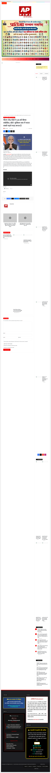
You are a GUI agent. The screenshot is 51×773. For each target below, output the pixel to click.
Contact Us (30, 766)
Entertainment (23, 59)
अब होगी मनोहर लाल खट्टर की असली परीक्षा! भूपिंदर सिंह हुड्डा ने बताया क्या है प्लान (27, 241)
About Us (26, 766)
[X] (7, 131)
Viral (31, 59)
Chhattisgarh (13, 59)
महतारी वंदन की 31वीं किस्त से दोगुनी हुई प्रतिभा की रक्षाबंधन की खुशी (45, 303)
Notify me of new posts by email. (9, 347)
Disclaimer (34, 766)
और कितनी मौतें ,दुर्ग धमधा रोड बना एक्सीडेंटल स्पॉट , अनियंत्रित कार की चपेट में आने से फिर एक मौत (42, 652)
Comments (46, 73)
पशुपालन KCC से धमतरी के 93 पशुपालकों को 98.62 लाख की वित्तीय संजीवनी (45, 379)
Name (4, 333)
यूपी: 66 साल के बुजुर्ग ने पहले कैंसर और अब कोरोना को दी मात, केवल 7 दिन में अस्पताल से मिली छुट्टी (7, 236)
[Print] (14, 131)
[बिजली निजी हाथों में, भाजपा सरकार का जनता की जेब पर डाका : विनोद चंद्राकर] (38, 189)
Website (19, 337)
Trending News (13, 117)
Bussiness (28, 59)
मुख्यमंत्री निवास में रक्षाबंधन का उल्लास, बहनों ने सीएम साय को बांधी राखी (45, 228)
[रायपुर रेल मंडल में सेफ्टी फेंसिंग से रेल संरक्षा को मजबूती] (38, 114)
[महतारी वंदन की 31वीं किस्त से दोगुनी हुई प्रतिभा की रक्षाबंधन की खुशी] (38, 338)
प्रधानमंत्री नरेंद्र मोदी (9, 154)
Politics (17, 59)
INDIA (9, 59)
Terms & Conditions (45, 766)
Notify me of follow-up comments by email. (10, 345)
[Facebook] (4, 131)
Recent (37, 73)
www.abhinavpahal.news (15, 727)
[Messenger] (9, 131)
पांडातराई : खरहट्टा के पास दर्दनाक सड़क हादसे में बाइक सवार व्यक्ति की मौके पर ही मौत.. (42, 630)
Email (4, 337)
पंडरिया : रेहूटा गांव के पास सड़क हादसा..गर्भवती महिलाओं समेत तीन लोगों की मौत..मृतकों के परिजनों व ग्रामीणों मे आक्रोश (42, 641)
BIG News (7, 115)
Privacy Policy (39, 766)
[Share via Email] (11, 131)
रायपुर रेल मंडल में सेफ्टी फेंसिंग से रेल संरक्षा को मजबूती (44, 78)
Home (5, 115)
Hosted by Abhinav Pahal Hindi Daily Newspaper (20, 764)
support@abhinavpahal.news (15, 726)
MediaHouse (34, 764)
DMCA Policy (36, 768)
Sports (20, 59)
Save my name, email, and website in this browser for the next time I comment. (16, 341)
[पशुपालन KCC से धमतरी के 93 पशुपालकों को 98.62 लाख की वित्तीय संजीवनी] (38, 413)
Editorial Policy (43, 764)
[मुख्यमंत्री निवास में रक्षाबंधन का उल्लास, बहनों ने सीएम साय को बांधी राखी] (38, 264)
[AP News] (25, 12)
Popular (41, 73)
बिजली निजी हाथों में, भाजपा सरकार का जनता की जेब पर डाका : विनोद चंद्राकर (45, 154)
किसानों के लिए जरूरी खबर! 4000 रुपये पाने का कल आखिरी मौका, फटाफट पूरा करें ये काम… (17, 310)
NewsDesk (6, 128)
